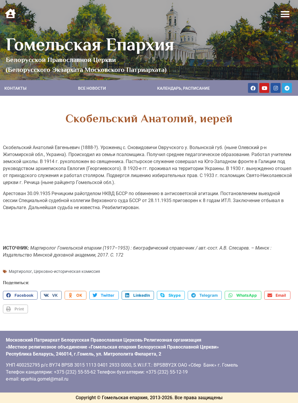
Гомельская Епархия (90, 44)
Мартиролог (20, 271)
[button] (285, 14)
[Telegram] (287, 88)
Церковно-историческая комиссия (67, 271)
